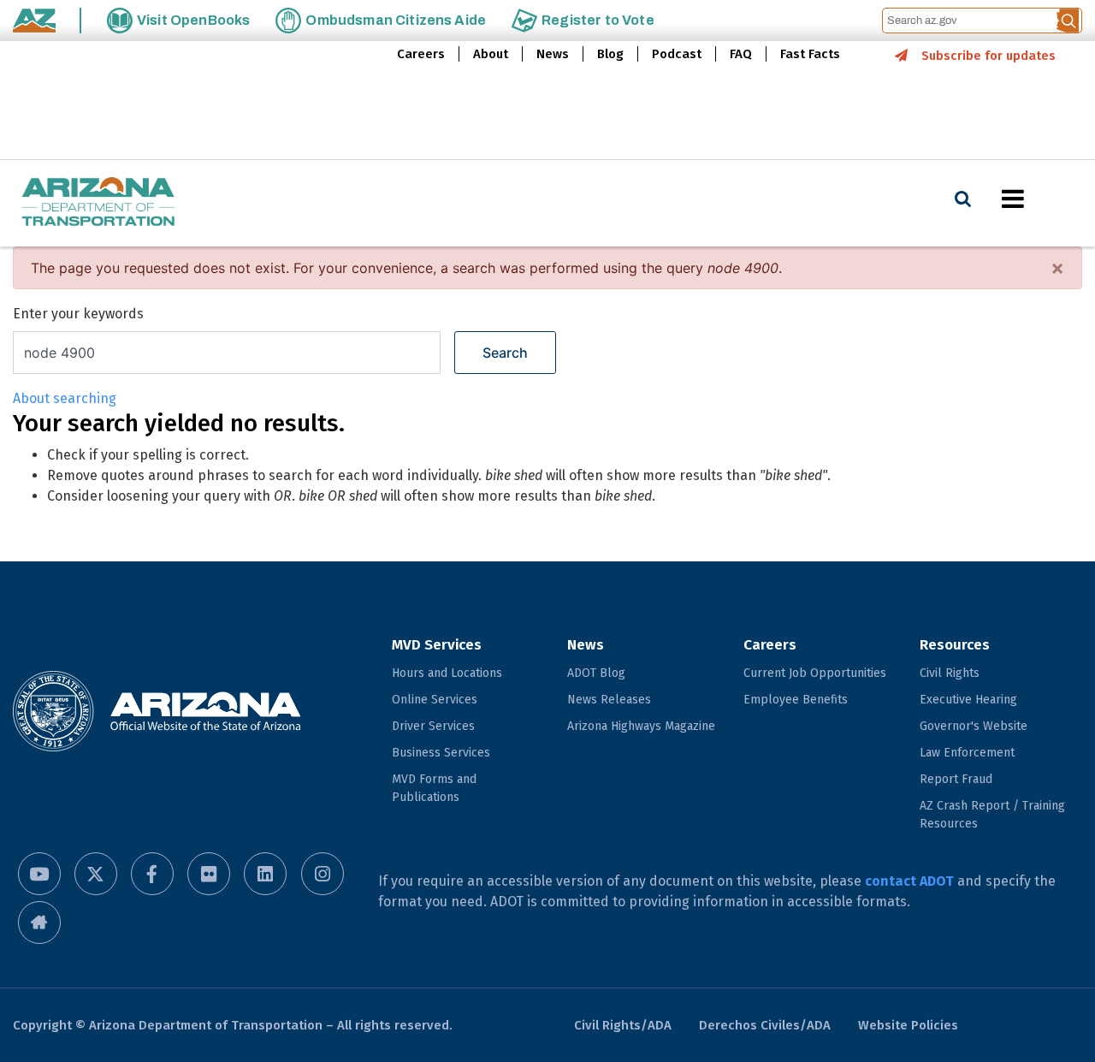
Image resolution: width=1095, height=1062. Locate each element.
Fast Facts (810, 54)
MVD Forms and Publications (434, 788)
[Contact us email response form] (39, 922)
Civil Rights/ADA (623, 1025)
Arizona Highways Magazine (641, 726)
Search (505, 352)
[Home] (98, 203)
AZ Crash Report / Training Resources (992, 814)
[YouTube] (39, 873)
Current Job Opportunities (814, 673)
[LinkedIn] (265, 873)
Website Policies (908, 1025)
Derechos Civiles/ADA (765, 1025)
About (490, 54)
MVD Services (437, 645)
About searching (64, 398)
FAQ (741, 54)
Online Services (434, 699)
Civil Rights (950, 673)
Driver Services (433, 726)
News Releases (609, 699)
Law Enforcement (967, 752)
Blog (610, 54)
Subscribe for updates (988, 55)
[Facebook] (152, 873)
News (552, 54)
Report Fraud (956, 779)
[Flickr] (208, 873)
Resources (955, 645)
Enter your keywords (78, 314)
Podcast (676, 54)
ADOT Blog (596, 673)
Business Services (441, 752)
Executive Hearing (968, 699)
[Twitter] (95, 873)
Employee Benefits (795, 699)
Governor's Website (973, 726)
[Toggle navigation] (1042, 198)
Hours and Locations (447, 673)
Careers (421, 54)
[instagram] (322, 873)
